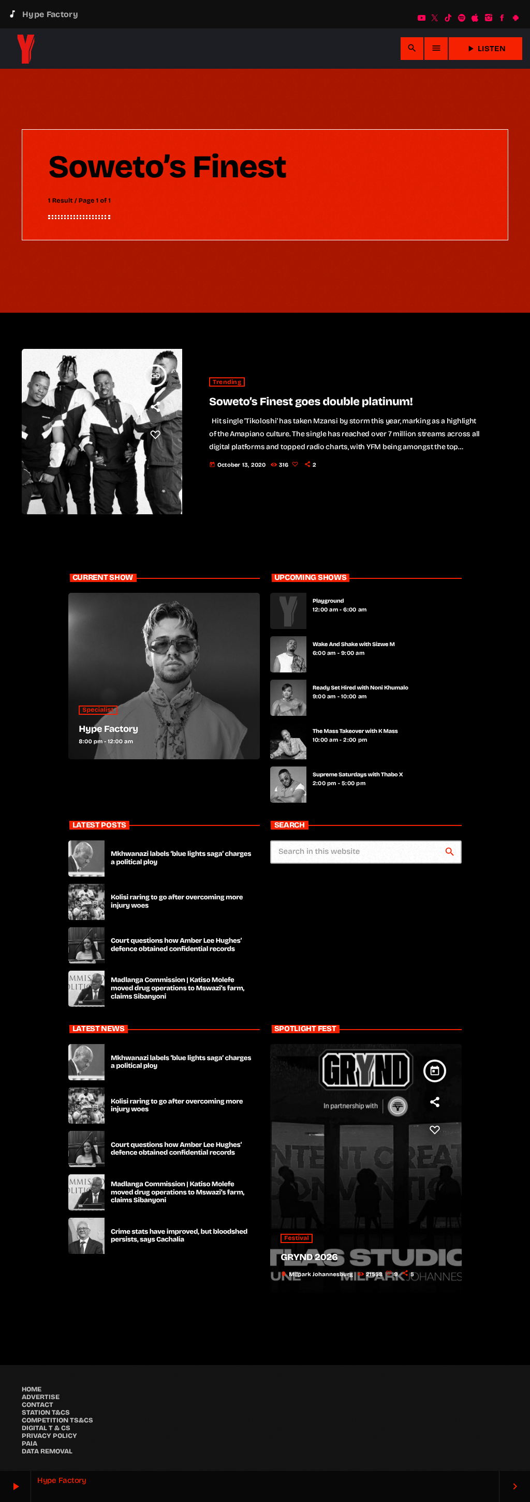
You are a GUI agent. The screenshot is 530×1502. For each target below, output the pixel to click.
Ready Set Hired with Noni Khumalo (360, 687)
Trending (227, 382)
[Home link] (26, 48)
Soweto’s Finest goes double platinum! (311, 401)
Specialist (97, 710)
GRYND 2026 (309, 1257)
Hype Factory (108, 728)
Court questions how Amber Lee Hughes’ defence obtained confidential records (176, 945)
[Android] (515, 18)
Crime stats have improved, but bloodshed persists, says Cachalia (179, 1236)
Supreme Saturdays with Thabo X (358, 774)
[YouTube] (421, 18)
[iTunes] (475, 18)
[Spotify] (462, 18)
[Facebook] (502, 18)
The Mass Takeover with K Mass (355, 731)
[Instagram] (488, 18)
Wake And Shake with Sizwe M (354, 644)
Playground (328, 600)
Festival (296, 1238)
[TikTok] (448, 18)
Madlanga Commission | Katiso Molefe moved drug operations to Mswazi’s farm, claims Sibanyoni (177, 988)
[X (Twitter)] (435, 18)
